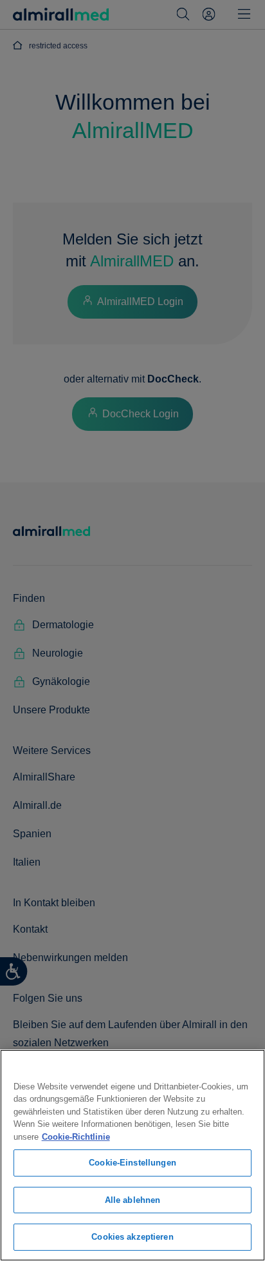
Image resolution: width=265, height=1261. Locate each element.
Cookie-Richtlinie (76, 1137)
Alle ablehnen (133, 1200)
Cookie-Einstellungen (132, 1162)
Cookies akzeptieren (132, 1237)
